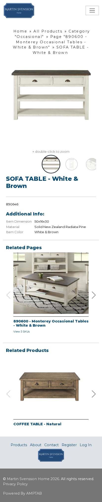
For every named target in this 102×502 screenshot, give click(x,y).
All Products (47, 31)
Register (69, 445)
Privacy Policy (15, 484)
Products (19, 445)
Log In (86, 445)
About (35, 445)
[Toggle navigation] (92, 10)
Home (20, 31)
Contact (51, 445)
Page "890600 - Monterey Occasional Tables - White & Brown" (50, 41)
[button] (94, 295)
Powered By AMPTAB (22, 493)
